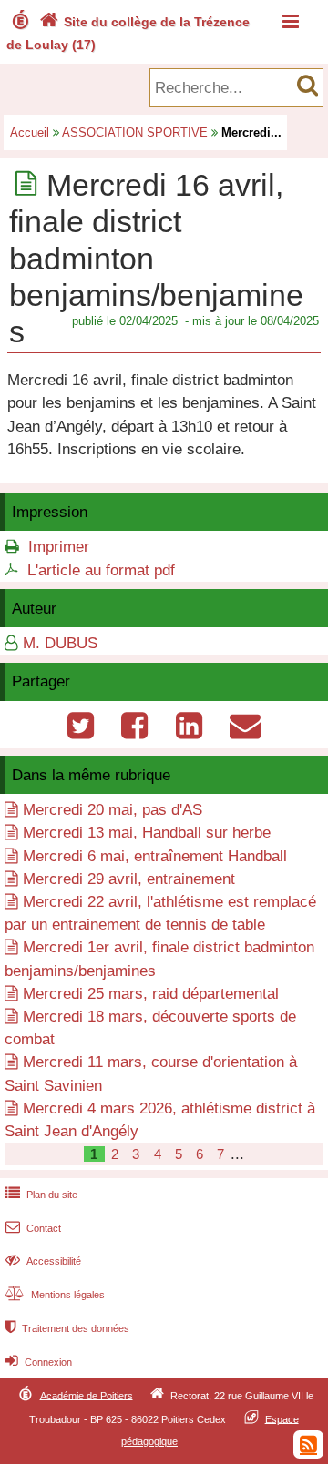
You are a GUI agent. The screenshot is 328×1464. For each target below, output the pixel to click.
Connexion (38, 1362)
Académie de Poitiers (86, 1394)
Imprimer (58, 546)
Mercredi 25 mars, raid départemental (151, 993)
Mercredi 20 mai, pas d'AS (112, 809)
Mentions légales (55, 1294)
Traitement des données (67, 1328)
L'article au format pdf (101, 570)
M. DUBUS (60, 643)
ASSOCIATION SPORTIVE (135, 132)
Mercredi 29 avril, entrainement (129, 879)
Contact (33, 1228)
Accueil (29, 132)
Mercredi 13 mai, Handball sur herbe (147, 832)
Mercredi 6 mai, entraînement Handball (155, 856)
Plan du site (41, 1194)
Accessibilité (43, 1261)
